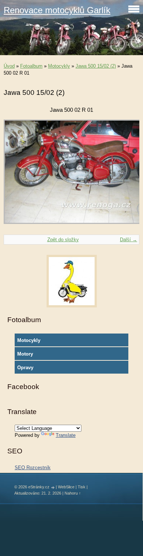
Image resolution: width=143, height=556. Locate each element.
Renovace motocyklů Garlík (57, 10)
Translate (66, 435)
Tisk (81, 487)
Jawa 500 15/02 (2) (96, 66)
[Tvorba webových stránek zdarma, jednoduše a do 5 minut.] (53, 487)
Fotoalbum (31, 66)
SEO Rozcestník (33, 467)
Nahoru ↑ (73, 493)
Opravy (25, 367)
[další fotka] (127, 175)
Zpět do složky (63, 239)
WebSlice (66, 487)
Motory (25, 354)
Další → (128, 239)
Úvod (9, 66)
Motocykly (59, 66)
